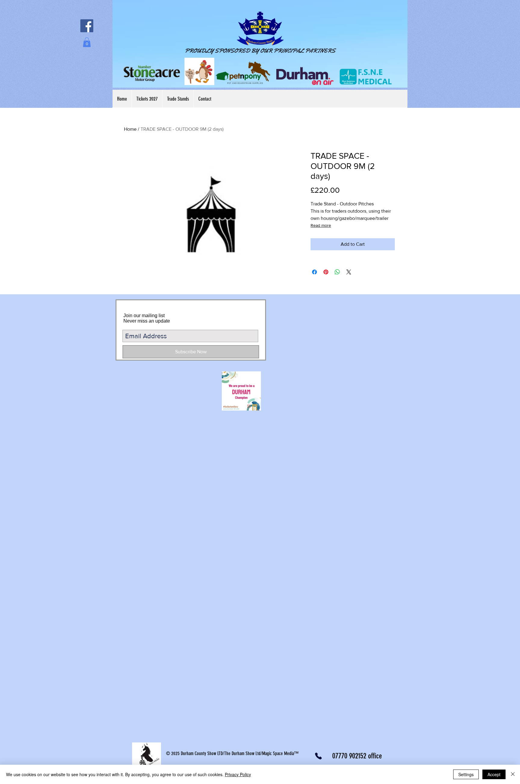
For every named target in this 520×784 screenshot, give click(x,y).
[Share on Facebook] (314, 272)
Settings (466, 774)
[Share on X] (348, 272)
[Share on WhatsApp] (337, 272)
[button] (87, 42)
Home (130, 129)
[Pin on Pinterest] (326, 272)
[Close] (512, 774)
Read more (321, 225)
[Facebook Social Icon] (86, 25)
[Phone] (318, 756)
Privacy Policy (238, 774)
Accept (494, 774)
